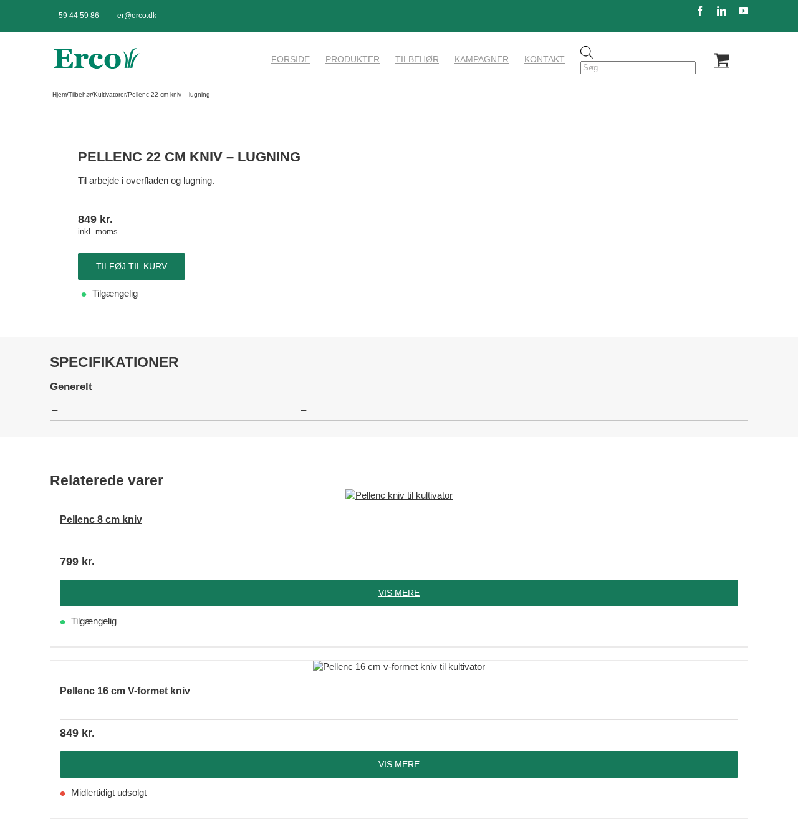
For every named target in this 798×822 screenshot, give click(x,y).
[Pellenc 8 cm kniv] (399, 495)
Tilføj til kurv (131, 266)
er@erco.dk (136, 15)
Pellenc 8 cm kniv (101, 519)
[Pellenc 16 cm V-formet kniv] (399, 667)
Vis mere (399, 593)
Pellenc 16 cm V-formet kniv (125, 691)
